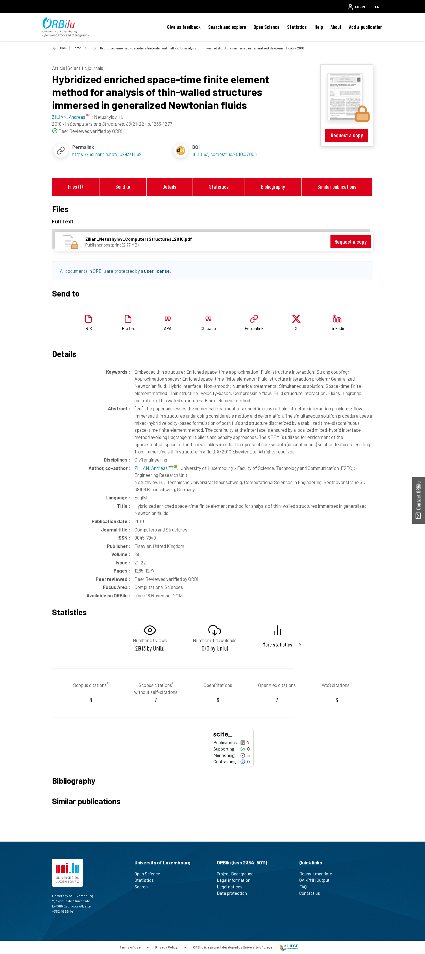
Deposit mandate (315, 873)
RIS (88, 328)
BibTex (128, 328)
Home (77, 48)
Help (319, 27)
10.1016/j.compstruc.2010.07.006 (224, 154)
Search (141, 886)
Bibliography (273, 186)
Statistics (297, 27)
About (335, 27)
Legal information (233, 880)
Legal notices (230, 886)
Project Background (235, 873)
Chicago (208, 328)
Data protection (232, 893)
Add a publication (365, 27)
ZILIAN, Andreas (151, 468)
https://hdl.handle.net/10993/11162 (107, 154)
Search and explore (227, 27)
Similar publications (336, 186)
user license (157, 271)
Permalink (254, 328)
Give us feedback (184, 27)
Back (63, 48)
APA (167, 328)
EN (377, 7)
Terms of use (129, 947)
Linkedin (337, 328)
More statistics (277, 644)
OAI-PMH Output (314, 880)
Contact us (309, 893)
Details (169, 186)
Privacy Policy (166, 947)
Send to (122, 186)
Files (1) (75, 186)
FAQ (303, 886)
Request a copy (347, 135)
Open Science (267, 27)
